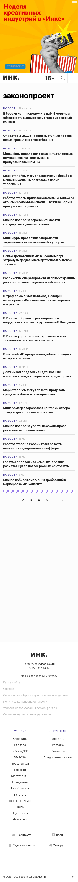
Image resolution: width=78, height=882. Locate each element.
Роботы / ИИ (20, 751)
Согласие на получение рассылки (27, 714)
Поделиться (20, 813)
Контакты (58, 739)
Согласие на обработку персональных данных (35, 695)
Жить (20, 807)
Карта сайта (12, 682)
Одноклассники (23, 845)
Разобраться (20, 788)
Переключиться (20, 801)
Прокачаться (20, 763)
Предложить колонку (58, 757)
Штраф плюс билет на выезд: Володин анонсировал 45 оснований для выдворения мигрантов (36, 300)
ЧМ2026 (20, 757)
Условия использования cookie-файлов (30, 708)
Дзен (59, 835)
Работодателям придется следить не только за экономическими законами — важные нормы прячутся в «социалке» (38, 202)
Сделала (20, 745)
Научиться (20, 819)
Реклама (58, 745)
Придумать (20, 782)
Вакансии (58, 751)
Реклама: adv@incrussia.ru (39, 664)
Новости (10, 108)
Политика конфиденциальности (25, 701)
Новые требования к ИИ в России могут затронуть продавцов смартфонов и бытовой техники (37, 260)
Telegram (59, 845)
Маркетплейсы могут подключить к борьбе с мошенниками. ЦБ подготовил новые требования (37, 180)
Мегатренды (20, 776)
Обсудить (20, 739)
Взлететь (20, 794)
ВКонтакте (23, 835)
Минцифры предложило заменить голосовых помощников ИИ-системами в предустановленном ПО (38, 158)
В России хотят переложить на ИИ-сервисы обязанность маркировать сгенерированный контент (37, 118)
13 (62, 500)
